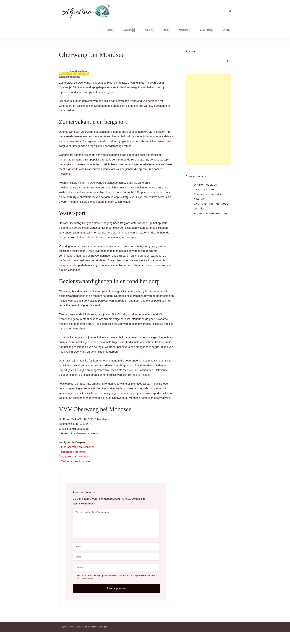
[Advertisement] (208, 119)
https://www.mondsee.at (84, 433)
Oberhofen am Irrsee (73, 451)
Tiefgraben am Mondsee (75, 461)
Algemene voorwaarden (210, 213)
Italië (165, 30)
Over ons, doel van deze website (211, 206)
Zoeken (190, 51)
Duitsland (127, 30)
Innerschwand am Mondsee (78, 447)
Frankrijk (148, 30)
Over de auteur (204, 189)
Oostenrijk (184, 30)
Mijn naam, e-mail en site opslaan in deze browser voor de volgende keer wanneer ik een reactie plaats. (117, 576)
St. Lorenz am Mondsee (75, 456)
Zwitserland (205, 30)
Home (109, 30)
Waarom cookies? (206, 184)
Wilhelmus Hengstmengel (94, 627)
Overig (225, 30)
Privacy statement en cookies (209, 197)
